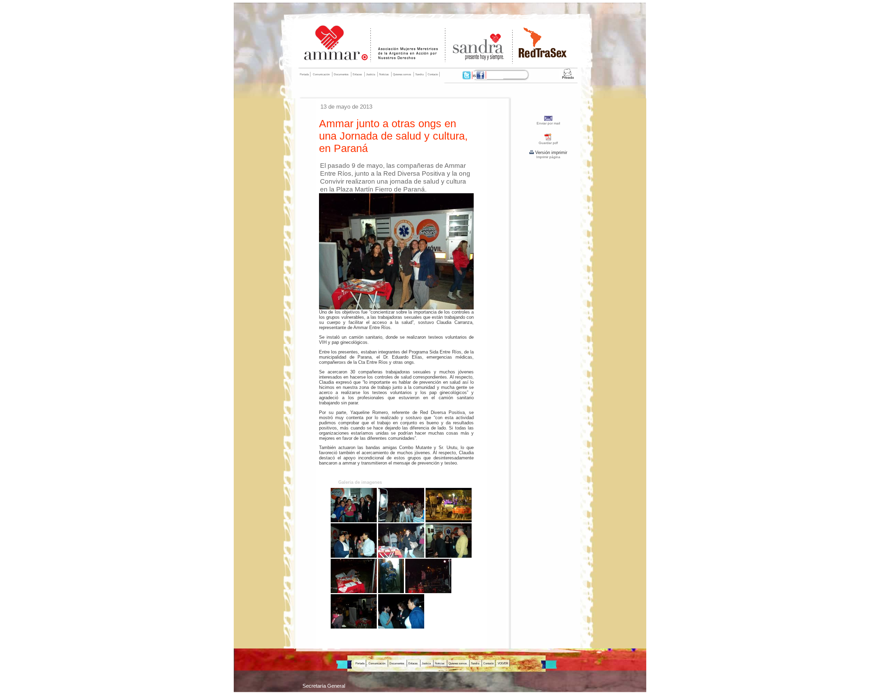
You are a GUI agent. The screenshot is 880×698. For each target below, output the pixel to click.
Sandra (419, 74)
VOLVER (503, 663)
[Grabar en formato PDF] (548, 139)
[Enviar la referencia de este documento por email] (548, 119)
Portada (304, 74)
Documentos (341, 74)
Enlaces (357, 74)
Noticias (384, 74)
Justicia (370, 74)
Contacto (433, 74)
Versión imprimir (550, 152)
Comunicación (321, 74)
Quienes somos (402, 74)
